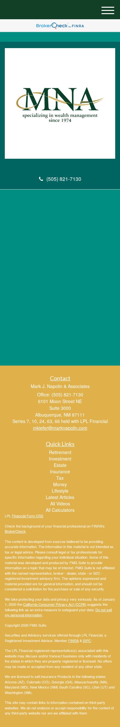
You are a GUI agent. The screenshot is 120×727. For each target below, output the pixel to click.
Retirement (60, 452)
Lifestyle (60, 490)
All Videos (60, 503)
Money (60, 484)
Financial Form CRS (27, 515)
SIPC (87, 640)
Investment (60, 458)
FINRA (73, 640)
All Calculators (60, 510)
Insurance (60, 471)
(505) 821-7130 (63, 178)
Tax (60, 478)
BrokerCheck (15, 531)
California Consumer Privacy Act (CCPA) (54, 604)
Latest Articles (60, 497)
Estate (60, 465)
